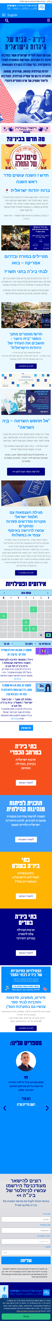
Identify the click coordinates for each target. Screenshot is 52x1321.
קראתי (26, 1316)
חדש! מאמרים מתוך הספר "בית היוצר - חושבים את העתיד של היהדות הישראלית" (26, 341)
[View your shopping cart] (4, 14)
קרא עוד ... (16, 679)
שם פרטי (46, 1214)
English (12, 15)
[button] (26, 366)
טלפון (48, 1247)
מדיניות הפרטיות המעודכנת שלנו (28, 1311)
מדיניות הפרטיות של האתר (20, 1277)
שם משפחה (45, 1225)
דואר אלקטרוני (44, 1236)
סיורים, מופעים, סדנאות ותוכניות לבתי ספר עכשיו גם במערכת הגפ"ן (26, 1002)
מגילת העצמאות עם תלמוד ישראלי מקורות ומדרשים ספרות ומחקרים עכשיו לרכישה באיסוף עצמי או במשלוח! (26, 523)
